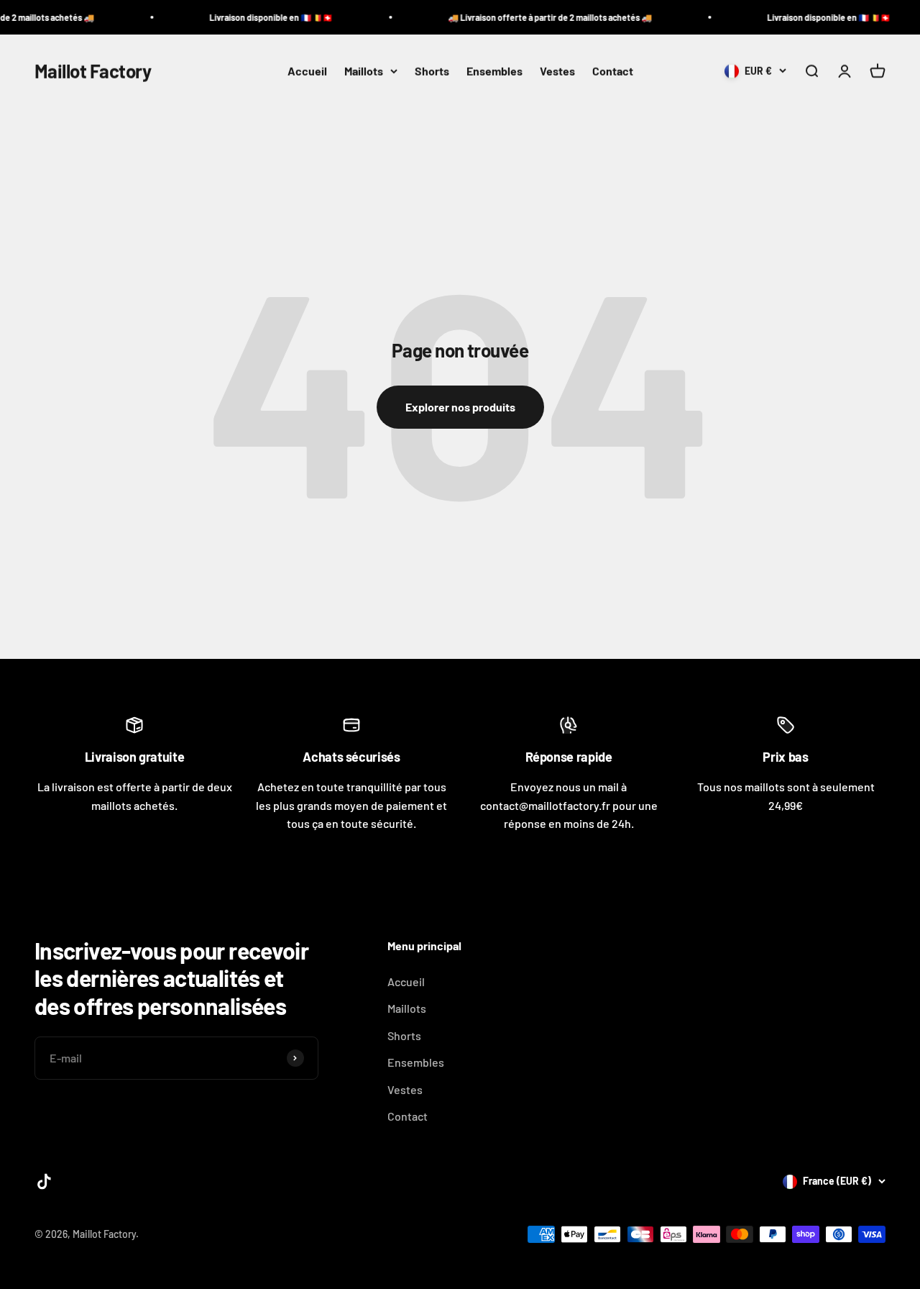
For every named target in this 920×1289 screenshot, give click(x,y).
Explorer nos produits (460, 407)
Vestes (557, 71)
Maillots (363, 71)
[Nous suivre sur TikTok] (44, 1181)
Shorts (432, 71)
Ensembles (494, 71)
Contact (612, 71)
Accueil (307, 71)
